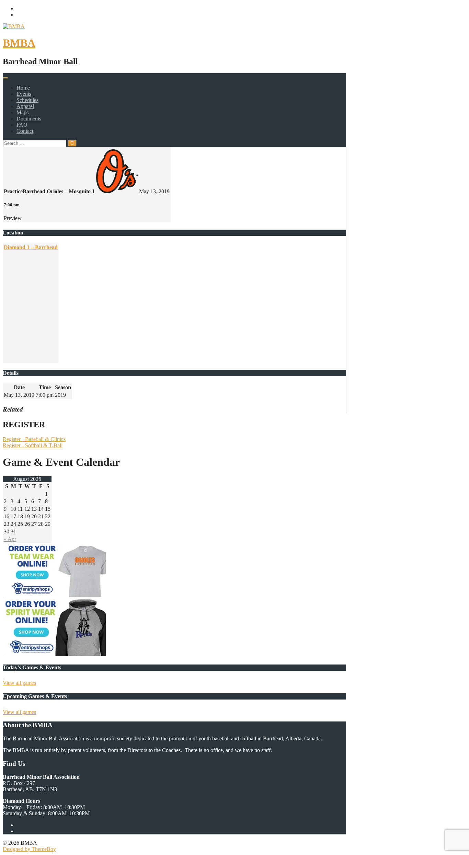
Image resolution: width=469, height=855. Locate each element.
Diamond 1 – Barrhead (31, 247)
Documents (28, 119)
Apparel (25, 106)
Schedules (27, 100)
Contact (24, 131)
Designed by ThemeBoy (29, 849)
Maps (22, 112)
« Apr (10, 539)
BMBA (19, 43)
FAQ (21, 125)
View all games (19, 683)
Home (23, 88)
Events (23, 94)
